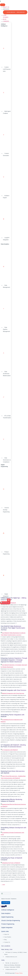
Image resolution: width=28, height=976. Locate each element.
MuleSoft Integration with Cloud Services (13, 690)
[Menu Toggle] (2, 4)
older (3, 884)
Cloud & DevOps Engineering (10, 920)
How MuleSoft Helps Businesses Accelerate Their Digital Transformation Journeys (13, 628)
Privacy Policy (19, 973)
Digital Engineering (7, 917)
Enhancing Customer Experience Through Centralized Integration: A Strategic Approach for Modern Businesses (14, 660)
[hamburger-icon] (8, 600)
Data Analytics (5, 244)
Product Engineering (7, 924)
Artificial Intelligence (7, 910)
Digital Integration (7, 927)
